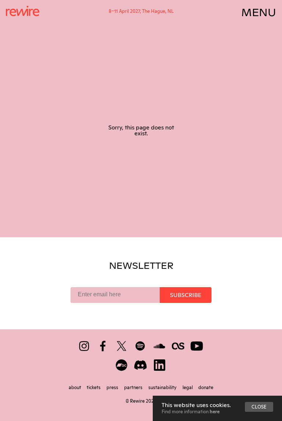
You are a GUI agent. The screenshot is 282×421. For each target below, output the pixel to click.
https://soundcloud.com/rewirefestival (160, 344)
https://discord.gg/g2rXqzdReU (141, 363)
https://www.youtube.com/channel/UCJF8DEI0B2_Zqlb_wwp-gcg (197, 344)
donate (205, 387)
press (112, 387)
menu (258, 11)
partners (134, 387)
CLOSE (259, 406)
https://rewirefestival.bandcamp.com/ (122, 363)
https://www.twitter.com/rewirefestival (122, 344)
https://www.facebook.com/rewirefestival (103, 344)
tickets (94, 387)
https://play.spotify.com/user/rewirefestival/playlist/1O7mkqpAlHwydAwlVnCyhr (141, 344)
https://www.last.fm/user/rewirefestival (179, 344)
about (75, 387)
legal (188, 387)
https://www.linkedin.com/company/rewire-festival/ (160, 363)
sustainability (163, 387)
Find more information (191, 411)
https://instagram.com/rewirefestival (85, 344)
